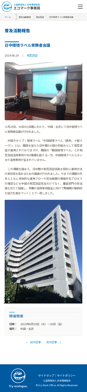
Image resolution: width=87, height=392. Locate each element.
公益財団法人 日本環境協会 (56, 380)
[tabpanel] (43, 251)
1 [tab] (9, 297)
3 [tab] (9, 303)
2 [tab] (9, 300)
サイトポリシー (66, 375)
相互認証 (32, 55)
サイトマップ (46, 375)
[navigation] (80, 7)
